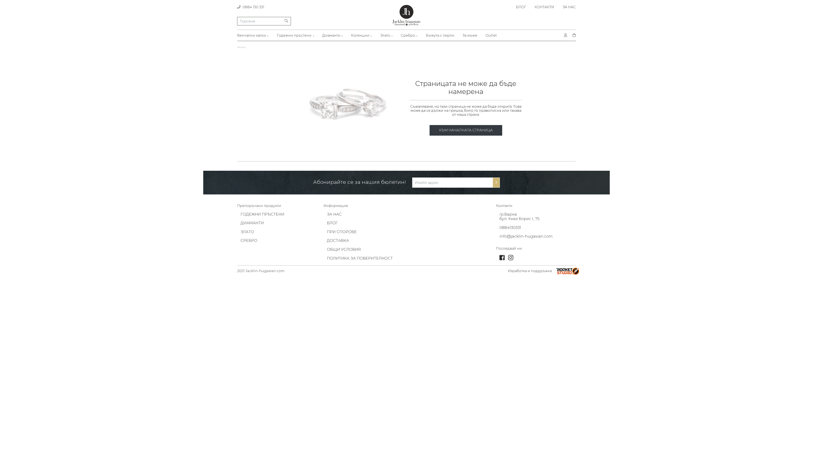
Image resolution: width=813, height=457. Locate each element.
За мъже (469, 35)
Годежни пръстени (294, 35)
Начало (241, 47)
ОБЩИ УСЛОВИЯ (344, 249)
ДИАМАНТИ (252, 223)
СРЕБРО (249, 240)
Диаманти (331, 35)
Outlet (491, 35)
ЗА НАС (569, 7)
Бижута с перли (440, 35)
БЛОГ (521, 7)
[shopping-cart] (573, 35)
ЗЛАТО (247, 232)
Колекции (360, 35)
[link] (502, 258)
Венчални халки (251, 35)
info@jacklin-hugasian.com (526, 236)
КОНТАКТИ (544, 7)
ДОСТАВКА (338, 240)
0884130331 (510, 227)
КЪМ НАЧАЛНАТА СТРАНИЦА (466, 130)
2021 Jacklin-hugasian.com (261, 271)
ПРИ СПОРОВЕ (342, 232)
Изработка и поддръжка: (530, 271)
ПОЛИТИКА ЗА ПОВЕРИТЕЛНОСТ (360, 258)
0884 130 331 (253, 7)
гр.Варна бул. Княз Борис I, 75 (519, 216)
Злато (385, 35)
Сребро (408, 35)
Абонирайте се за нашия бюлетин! (359, 182)
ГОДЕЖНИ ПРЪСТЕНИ (262, 214)
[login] (565, 35)
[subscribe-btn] (496, 183)
